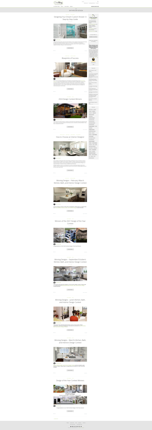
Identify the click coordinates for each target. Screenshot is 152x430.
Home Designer (91, 28)
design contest (91, 126)
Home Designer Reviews (79, 424)
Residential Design (92, 150)
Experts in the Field (62, 134)
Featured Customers (72, 178)
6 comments (85, 91)
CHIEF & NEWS (66, 6)
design (96, 123)
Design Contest (67, 178)
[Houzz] (97, 6)
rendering (90, 148)
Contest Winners (69, 257)
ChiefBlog (67, 422)
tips (89, 153)
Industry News (67, 14)
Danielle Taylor (58, 78)
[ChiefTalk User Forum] (92, 6)
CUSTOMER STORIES (56, 6)
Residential (93, 148)
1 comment (85, 50)
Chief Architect (91, 115)
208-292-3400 (69, 427)
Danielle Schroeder (59, 119)
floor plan (90, 131)
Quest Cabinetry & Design (93, 59)
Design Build (90, 125)
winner (94, 153)
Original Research (73, 134)
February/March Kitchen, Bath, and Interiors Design (65, 207)
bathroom (94, 110)
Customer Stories (72, 422)
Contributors (84, 422)
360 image (90, 108)
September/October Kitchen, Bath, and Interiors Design (73, 285)
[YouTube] (94, 6)
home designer (91, 133)
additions (93, 108)
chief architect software (92, 120)
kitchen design (94, 140)
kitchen (90, 140)
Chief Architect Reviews (72, 424)
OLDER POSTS (56, 418)
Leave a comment (85, 129)
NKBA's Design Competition (92, 143)
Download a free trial (92, 31)
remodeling (94, 146)
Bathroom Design (91, 111)
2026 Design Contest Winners (93, 89)
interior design (91, 138)
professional (95, 145)
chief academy (90, 113)
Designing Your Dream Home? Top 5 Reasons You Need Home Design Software (93, 92)
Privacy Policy (83, 427)
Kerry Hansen (58, 158)
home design (94, 131)
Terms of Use (80, 427)
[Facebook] (93, 6)
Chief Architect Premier (92, 24)
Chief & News (79, 422)
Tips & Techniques (72, 14)
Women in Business (91, 155)
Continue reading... (70, 126)
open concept (91, 145)
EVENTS (62, 6)
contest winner (91, 123)
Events (73, 257)
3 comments (85, 413)
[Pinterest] (98, 6)
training (92, 153)
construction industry (91, 121)
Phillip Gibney (58, 39)
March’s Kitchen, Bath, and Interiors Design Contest (64, 365)
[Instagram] (95, 6)
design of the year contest (92, 128)
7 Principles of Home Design (93, 83)
